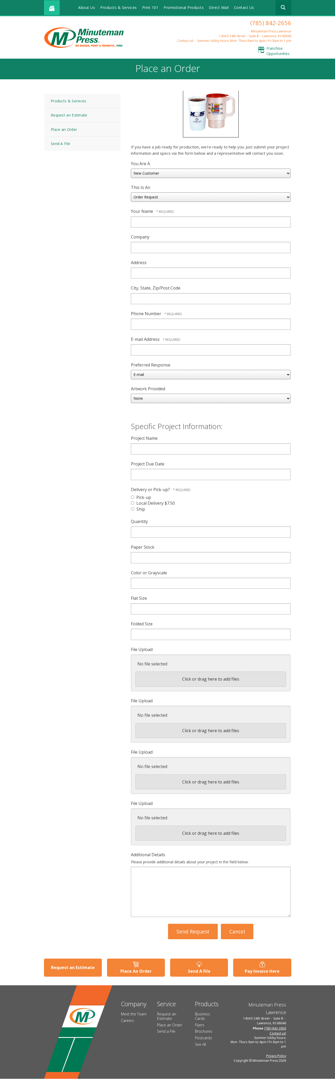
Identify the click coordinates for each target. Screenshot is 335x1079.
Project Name (144, 438)
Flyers (199, 1024)
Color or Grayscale (149, 573)
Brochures (203, 1031)
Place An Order (136, 971)
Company (140, 237)
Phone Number (146, 313)
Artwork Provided (148, 389)
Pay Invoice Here (262, 971)
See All (200, 1044)
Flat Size (139, 598)
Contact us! (185, 40)
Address (139, 262)
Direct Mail (219, 7)
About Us (86, 7)
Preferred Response (150, 365)
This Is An (140, 187)
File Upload (142, 649)
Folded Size (142, 624)
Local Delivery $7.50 (155, 503)
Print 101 (150, 7)
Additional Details (148, 855)
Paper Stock (142, 547)
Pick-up (143, 497)
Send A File (60, 143)
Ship (140, 509)
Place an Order (64, 129)
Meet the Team (134, 1013)
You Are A (140, 163)
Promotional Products (184, 7)
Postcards (203, 1037)
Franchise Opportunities (277, 51)
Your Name (142, 211)
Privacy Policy (276, 1056)
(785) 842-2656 (270, 23)
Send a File (166, 1031)
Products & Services (118, 7)
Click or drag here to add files (210, 679)
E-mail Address (146, 339)
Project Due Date (147, 464)
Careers (127, 1020)
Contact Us (244, 7)
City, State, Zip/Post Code (155, 288)
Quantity (139, 521)
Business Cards (202, 1016)
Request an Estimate (69, 115)
